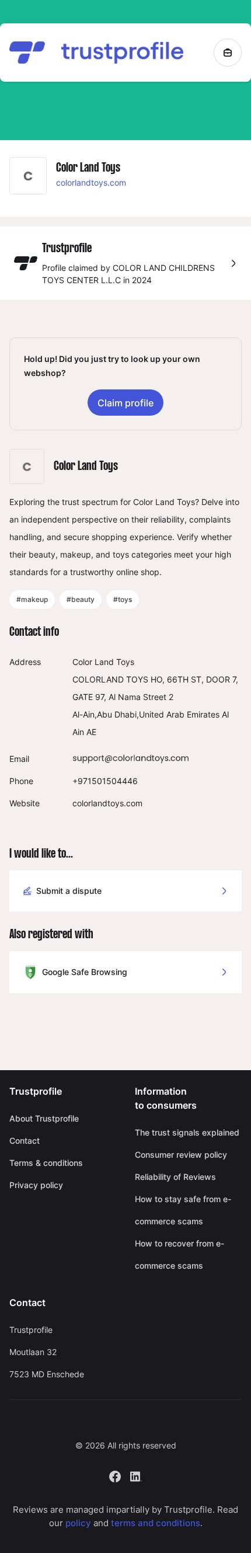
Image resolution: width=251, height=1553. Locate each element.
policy (78, 1522)
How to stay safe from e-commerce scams (183, 1210)
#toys (122, 599)
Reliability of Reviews (175, 1177)
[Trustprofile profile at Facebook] (115, 1476)
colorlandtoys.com (91, 182)
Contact (24, 1140)
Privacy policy (36, 1185)
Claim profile (125, 403)
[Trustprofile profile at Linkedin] (136, 1476)
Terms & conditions (46, 1163)
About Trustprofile (44, 1118)
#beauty (81, 599)
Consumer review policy (181, 1154)
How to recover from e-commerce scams (179, 1254)
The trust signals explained (187, 1132)
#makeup (32, 599)
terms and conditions (155, 1522)
